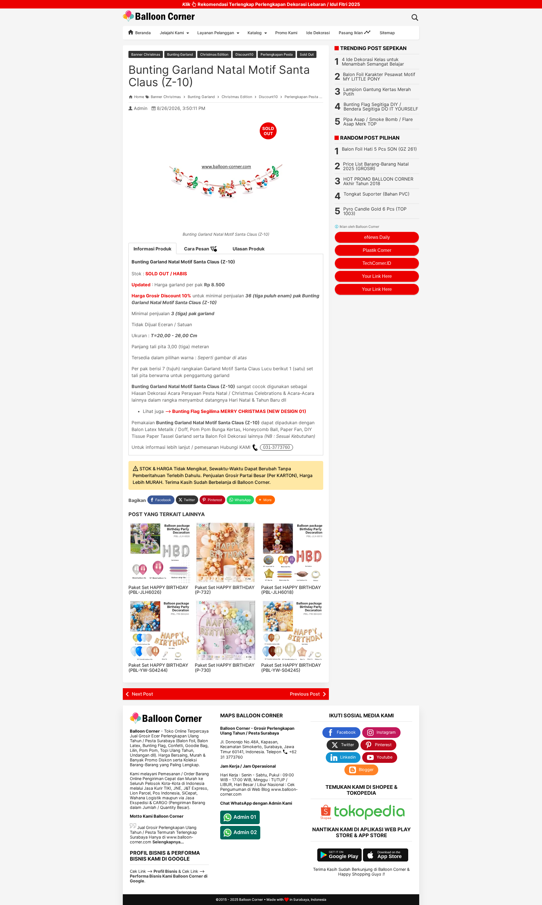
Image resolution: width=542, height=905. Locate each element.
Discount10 (244, 54)
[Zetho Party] (325, 818)
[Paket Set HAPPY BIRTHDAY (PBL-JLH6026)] (159, 552)
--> (235, 411)
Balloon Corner (251, 899)
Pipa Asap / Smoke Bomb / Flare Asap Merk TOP (378, 121)
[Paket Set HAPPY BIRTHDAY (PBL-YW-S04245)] (292, 630)
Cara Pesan (197, 249)
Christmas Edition (214, 54)
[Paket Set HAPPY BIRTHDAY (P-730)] (226, 630)
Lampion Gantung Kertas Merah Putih (377, 91)
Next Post (142, 694)
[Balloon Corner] (159, 17)
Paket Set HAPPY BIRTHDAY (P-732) (225, 589)
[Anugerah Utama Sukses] (370, 818)
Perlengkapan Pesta (277, 54)
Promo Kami (286, 32)
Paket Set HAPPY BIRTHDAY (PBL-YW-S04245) (291, 667)
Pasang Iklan (351, 32)
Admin (140, 108)
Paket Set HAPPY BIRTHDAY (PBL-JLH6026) (158, 589)
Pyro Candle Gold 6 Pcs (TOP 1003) (374, 211)
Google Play (343, 856)
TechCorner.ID (376, 263)
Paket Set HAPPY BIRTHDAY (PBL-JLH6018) (291, 589)
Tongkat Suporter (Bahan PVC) (377, 194)
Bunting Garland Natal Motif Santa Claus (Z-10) (219, 76)
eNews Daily (377, 237)
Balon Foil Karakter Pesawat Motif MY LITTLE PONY (379, 77)
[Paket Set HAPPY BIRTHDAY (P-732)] (226, 552)
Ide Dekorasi (318, 32)
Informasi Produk (152, 249)
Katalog (255, 32)
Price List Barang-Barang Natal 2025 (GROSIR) (376, 166)
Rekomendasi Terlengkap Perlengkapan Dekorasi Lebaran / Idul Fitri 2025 (271, 4)
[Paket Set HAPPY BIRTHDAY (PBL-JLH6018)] (292, 552)
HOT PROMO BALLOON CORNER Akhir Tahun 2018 (378, 181)
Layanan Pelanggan (215, 32)
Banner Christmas (145, 54)
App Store (389, 856)
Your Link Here (377, 276)
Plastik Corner (377, 250)
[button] (265, 499)
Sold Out (307, 54)
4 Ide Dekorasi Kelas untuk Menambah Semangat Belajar (373, 62)
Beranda (142, 32)
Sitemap (387, 32)
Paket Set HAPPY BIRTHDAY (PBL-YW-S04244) (158, 667)
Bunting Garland (180, 54)
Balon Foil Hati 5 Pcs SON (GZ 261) (379, 149)
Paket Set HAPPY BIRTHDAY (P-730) (225, 667)
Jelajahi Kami (172, 32)
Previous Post (305, 694)
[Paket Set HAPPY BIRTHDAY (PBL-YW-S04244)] (159, 630)
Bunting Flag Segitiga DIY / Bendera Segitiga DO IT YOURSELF (381, 106)
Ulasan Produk (249, 249)
